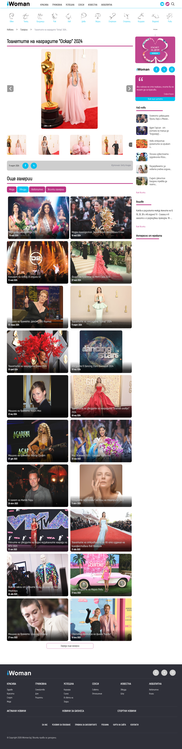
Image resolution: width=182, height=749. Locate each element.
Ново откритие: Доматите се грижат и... (159, 144)
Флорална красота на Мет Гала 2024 (91, 276)
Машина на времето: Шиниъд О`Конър (28, 634)
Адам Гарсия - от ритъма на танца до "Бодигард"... (159, 130)
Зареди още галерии (70, 645)
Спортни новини (127, 711)
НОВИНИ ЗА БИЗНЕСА (73, 711)
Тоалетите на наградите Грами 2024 (27, 366)
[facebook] (156, 69)
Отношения (97, 693)
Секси (81, 4)
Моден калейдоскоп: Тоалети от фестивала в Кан (98, 232)
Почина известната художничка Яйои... (159, 156)
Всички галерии (56, 189)
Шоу (122, 693)
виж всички (140, 192)
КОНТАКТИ (134, 724)
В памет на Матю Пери (20, 500)
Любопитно (37, 189)
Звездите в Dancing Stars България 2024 (92, 366)
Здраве (10, 689)
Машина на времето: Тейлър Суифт (26, 455)
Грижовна (57, 4)
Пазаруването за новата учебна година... (160, 168)
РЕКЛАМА (105, 724)
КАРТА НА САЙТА (119, 724)
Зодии (66, 701)
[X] (164, 69)
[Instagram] (172, 69)
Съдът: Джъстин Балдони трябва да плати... (158, 181)
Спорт (9, 697)
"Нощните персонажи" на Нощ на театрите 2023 (98, 500)
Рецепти (39, 697)
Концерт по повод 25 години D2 (24, 276)
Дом (37, 693)
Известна (92, 4)
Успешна (70, 4)
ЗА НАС (45, 724)
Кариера (67, 689)
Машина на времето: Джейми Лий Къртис (30, 321)
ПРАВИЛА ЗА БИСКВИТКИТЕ (86, 724)
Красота (10, 693)
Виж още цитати (155, 99)
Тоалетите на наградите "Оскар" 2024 (92, 321)
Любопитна (106, 4)
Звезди (22, 189)
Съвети (95, 689)
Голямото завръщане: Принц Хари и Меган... (159, 117)
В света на (68, 697)
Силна (66, 693)
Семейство (40, 689)
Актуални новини (16, 711)
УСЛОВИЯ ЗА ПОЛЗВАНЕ (61, 724)
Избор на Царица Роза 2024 (23, 232)
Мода (11, 189)
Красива (44, 4)
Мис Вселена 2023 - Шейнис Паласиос (91, 455)
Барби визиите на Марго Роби (87, 589)
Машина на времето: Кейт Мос (24, 410)
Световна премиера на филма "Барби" (91, 634)
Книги (151, 693)
